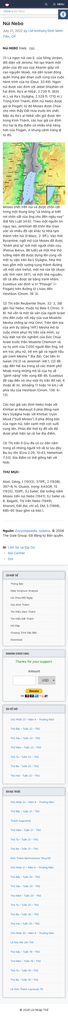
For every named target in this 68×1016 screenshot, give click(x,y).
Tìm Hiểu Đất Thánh (22, 618)
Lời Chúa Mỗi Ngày (22, 597)
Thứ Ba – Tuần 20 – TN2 (25, 914)
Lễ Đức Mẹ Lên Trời (22, 942)
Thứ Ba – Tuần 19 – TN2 (24, 979)
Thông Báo (17, 583)
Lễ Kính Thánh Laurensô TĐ (27, 989)
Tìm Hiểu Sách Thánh (23, 611)
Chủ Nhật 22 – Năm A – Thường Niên (32, 802)
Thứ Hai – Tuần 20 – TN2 (25, 923)
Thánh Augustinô (21, 820)
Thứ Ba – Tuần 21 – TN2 (24, 848)
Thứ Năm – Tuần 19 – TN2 (26, 961)
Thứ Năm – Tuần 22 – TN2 (26, 747)
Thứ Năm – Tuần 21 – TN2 (26, 830)
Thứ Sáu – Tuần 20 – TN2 (25, 886)
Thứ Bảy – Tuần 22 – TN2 (25, 728)
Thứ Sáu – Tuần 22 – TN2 (25, 738)
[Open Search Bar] (46, 4)
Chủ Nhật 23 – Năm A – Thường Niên (32, 719)
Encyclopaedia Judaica (32, 531)
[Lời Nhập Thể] (5, 4)
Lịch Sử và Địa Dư (21, 547)
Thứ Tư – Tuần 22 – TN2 (25, 756)
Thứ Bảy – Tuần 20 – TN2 (25, 876)
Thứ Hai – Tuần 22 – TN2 (25, 775)
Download (16, 639)
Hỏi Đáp (15, 625)
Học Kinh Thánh (20, 604)
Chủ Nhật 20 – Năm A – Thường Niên (32, 933)
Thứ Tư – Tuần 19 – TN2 (24, 970)
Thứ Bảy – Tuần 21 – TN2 (25, 811)
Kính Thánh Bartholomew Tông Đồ (31, 858)
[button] (63, 14)
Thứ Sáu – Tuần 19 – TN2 (25, 951)
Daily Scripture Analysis (24, 590)
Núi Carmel (16, 553)
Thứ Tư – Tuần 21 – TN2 (24, 839)
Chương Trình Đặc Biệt (24, 632)
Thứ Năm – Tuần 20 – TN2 (26, 895)
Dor (10, 559)
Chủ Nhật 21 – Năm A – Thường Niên (32, 867)
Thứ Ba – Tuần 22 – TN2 (25, 766)
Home (7, 11)
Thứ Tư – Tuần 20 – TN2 (25, 904)
